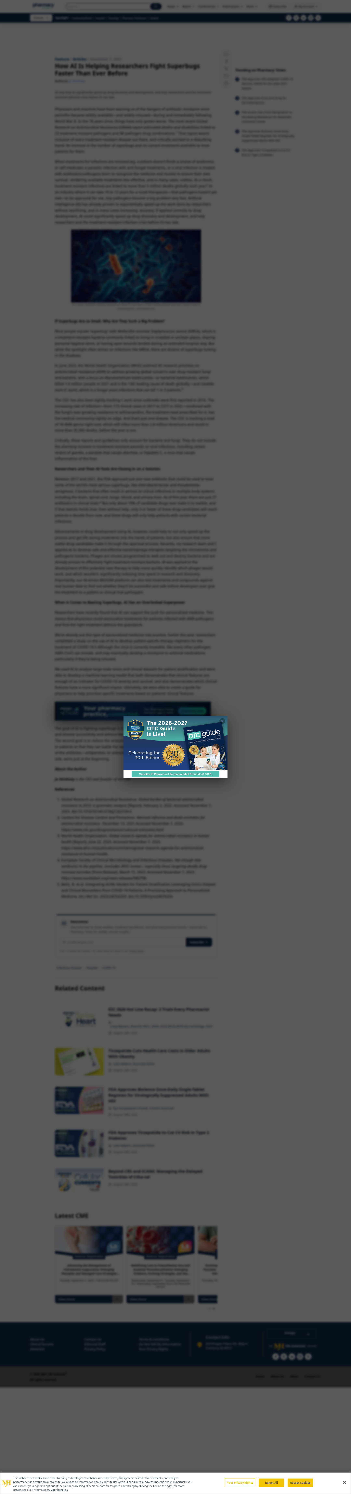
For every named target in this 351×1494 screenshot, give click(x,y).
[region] (175, 1483)
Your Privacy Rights (240, 1482)
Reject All (271, 1482)
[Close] (344, 1482)
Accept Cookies (300, 1482)
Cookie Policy (59, 1490)
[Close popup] (222, 721)
